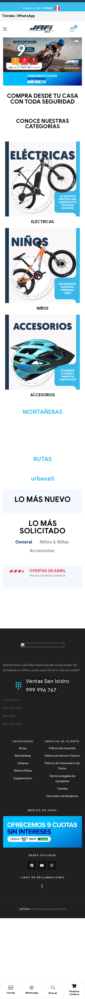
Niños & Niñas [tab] (54, 542)
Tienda (10, 992)
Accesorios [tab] (42, 550)
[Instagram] (51, 865)
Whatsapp (31, 992)
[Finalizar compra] (74, 986)
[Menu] (15, 29)
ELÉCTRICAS (42, 222)
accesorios (42, 395)
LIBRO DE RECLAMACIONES (42, 877)
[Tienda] (11, 988)
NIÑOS (42, 308)
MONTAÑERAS (43, 412)
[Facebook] (31, 865)
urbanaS (42, 478)
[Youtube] (42, 865)
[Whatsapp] (32, 988)
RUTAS (42, 459)
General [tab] (23, 542)
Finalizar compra (74, 993)
